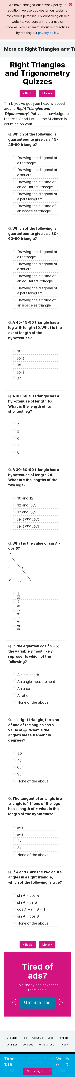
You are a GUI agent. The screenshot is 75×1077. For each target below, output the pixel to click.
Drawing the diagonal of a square (37, 172)
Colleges (27, 1044)
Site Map (11, 1037)
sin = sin (27, 902)
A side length (28, 675)
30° (20, 753)
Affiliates (12, 1044)
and (28, 519)
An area (23, 688)
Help (24, 1037)
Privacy (63, 1044)
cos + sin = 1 (31, 909)
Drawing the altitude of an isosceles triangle (36, 208)
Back (28, 93)
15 (19, 365)
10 (19, 351)
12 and (23, 505)
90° (20, 774)
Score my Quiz (37, 1071)
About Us (37, 1037)
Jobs (51, 1037)
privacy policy (48, 33)
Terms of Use (46, 1044)
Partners (63, 1037)
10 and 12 (25, 498)
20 (19, 379)
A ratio (22, 695)
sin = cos (28, 895)
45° (20, 760)
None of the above (32, 702)
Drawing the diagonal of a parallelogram (37, 196)
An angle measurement (36, 681)
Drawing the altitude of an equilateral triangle (36, 184)
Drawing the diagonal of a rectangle (37, 160)
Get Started (37, 1002)
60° (20, 767)
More (46, 93)
